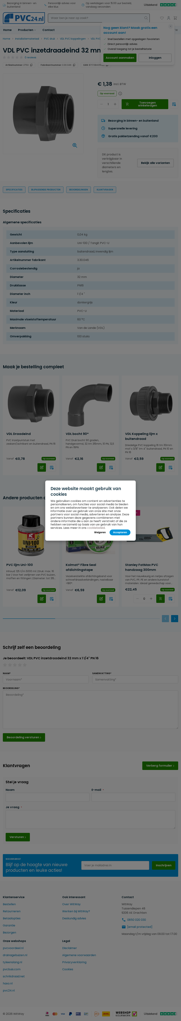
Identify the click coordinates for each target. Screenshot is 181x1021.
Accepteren (120, 532)
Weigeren (100, 532)
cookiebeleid (96, 528)
